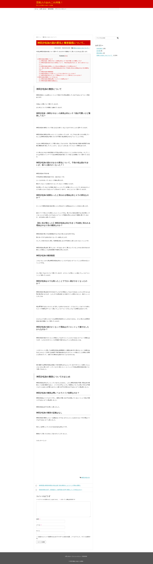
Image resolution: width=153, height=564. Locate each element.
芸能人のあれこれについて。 (81, 48)
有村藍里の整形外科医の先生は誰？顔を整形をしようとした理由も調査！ (60, 485)
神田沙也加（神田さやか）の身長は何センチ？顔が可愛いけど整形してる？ (60, 60)
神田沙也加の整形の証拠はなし (48, 80)
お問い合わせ (43, 9)
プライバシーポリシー (60, 9)
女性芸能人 (100, 48)
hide (66, 55)
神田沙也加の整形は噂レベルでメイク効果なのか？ (54, 79)
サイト (38, 530)
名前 (38, 519)
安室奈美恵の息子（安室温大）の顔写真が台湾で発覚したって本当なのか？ (60, 489)
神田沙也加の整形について (45, 59)
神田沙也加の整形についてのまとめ (47, 77)
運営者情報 (50, 9)
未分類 (98, 50)
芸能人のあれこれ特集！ (49, 2)
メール (39, 525)
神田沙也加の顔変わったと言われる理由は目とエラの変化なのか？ (58, 66)
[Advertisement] (76, 22)
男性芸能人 (100, 53)
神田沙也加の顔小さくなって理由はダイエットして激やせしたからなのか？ (60, 75)
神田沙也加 (84, 477)
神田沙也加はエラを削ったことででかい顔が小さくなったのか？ (57, 73)
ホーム (36, 9)
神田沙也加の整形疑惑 (46, 71)
